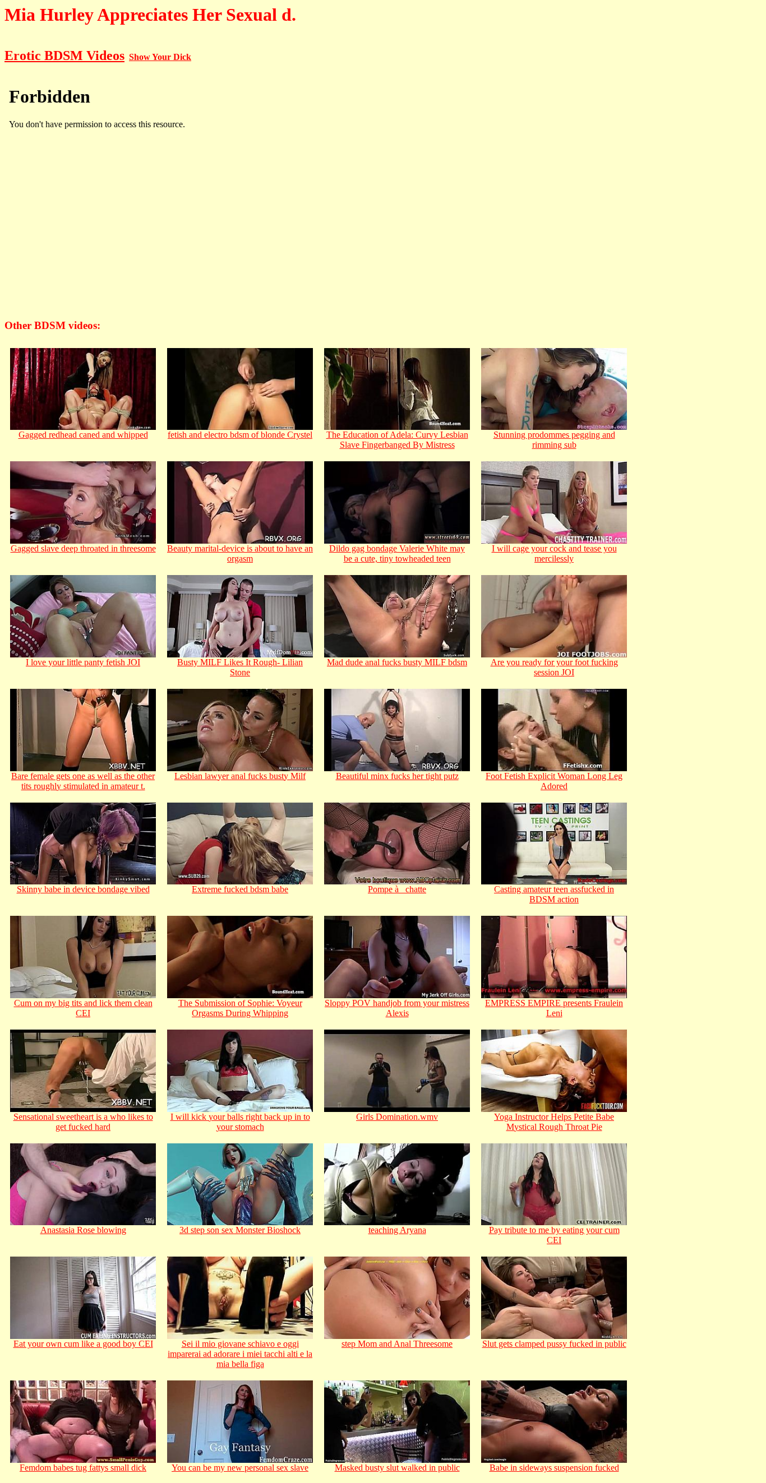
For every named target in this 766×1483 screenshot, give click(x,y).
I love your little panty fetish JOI (83, 662)
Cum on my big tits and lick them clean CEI (83, 1008)
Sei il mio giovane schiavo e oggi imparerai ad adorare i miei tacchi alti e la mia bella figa (240, 1354)
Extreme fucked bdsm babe (240, 889)
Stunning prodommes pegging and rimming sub (554, 439)
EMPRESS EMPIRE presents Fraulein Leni (554, 1008)
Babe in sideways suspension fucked (554, 1467)
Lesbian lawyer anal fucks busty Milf (240, 776)
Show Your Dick (160, 57)
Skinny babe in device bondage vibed (83, 889)
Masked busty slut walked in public (397, 1467)
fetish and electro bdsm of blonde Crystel (240, 434)
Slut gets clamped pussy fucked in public (554, 1343)
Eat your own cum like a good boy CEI (83, 1343)
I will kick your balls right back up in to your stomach (240, 1122)
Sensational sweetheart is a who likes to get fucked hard (83, 1122)
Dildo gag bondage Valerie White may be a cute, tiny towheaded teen (397, 553)
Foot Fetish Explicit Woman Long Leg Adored (554, 781)
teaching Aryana (397, 1230)
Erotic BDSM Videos (64, 55)
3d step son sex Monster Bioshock (240, 1230)
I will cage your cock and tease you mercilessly (554, 553)
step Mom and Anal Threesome (397, 1343)
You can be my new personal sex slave (240, 1467)
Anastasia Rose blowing (83, 1230)
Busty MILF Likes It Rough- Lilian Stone (240, 667)
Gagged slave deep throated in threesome (83, 548)
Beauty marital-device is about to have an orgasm (240, 553)
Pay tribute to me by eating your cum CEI (554, 1235)
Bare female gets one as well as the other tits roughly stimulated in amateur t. (83, 781)
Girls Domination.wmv (397, 1116)
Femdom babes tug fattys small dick (83, 1467)
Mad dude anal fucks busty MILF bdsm (397, 662)
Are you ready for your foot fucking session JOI (554, 667)
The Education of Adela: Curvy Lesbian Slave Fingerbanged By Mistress (397, 439)
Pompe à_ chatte (397, 889)
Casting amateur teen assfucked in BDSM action (554, 894)
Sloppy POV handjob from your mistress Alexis (397, 1008)
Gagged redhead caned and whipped (83, 434)
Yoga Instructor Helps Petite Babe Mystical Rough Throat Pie (554, 1122)
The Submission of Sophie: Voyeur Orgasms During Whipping (240, 1008)
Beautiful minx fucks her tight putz (397, 776)
